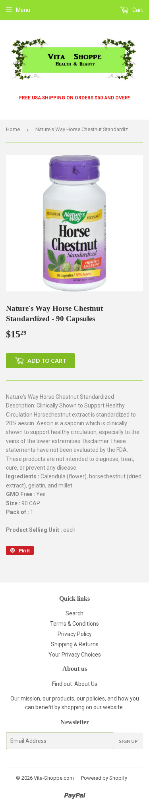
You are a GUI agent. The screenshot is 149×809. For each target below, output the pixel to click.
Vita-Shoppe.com (54, 778)
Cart (137, 10)
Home (13, 129)
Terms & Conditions (74, 624)
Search (74, 613)
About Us (85, 684)
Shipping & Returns (75, 644)
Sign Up (128, 741)
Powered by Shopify (104, 778)
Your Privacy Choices (74, 654)
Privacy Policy (75, 634)
